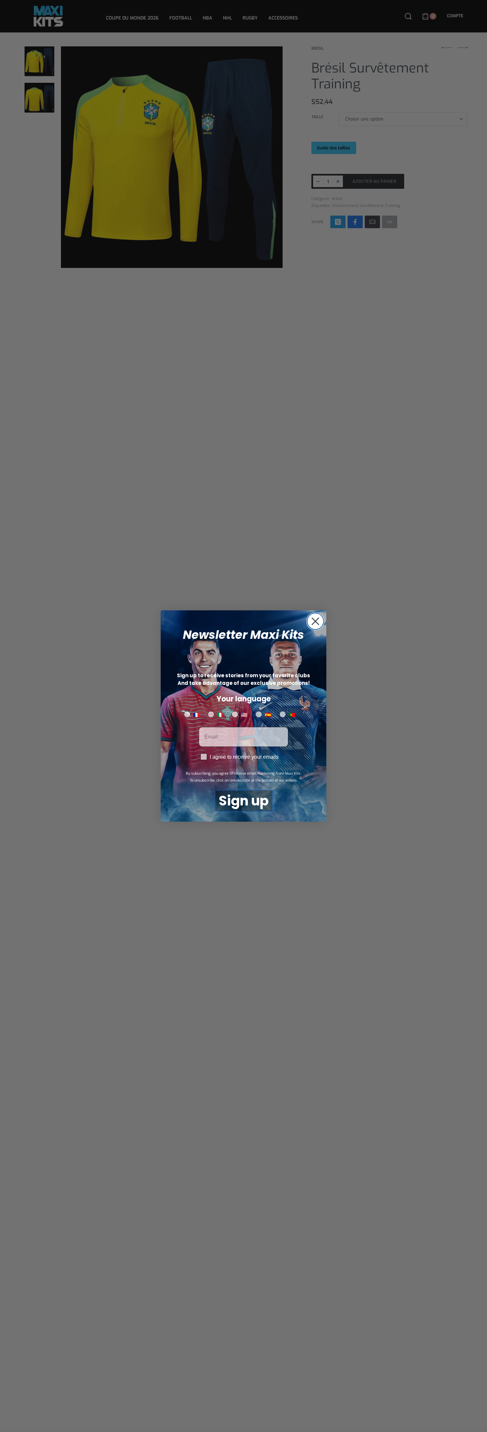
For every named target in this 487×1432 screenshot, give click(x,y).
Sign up (244, 801)
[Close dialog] (315, 621)
